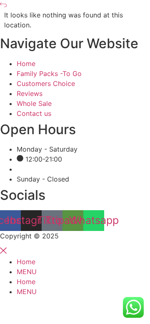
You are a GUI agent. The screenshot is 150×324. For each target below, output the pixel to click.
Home (26, 262)
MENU (27, 272)
